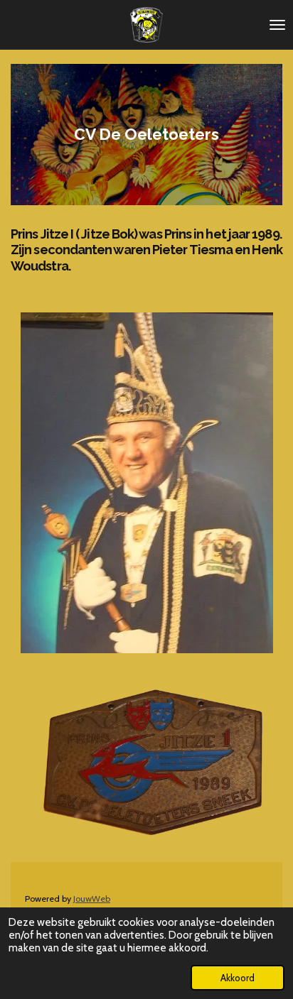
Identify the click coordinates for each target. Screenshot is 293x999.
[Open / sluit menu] (277, 25)
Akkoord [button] (237, 977)
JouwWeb (91, 898)
